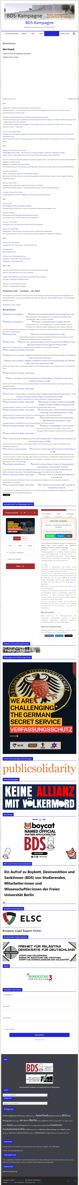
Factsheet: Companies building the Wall (15, 279)
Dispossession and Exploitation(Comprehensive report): (20, 215)
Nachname (7, 1018)
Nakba (58, 1129)
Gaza (10, 1125)
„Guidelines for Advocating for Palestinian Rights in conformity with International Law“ (48, 120)
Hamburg (20, 1125)
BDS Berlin (24, 1120)
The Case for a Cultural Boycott (64, 449)
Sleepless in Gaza (60, 426)
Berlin (33, 1120)
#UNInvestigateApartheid (12, 1116)
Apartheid (42, 1115)
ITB (26, 1129)
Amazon (33, 1116)
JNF (28, 1129)
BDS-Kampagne (39, 22)
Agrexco (23, 1116)
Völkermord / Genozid (57, 1133)
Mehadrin (42, 1129)
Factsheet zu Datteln (55, 322)
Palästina (63, 1129)
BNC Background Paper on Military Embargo (17, 206)
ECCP (48, 1121)
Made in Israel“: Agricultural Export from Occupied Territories (23, 185)
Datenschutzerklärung (10, 1171)
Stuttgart (48, 1133)
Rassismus (5, 1133)
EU (51, 1121)
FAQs (41, 33)
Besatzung (39, 1121)
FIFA (60, 1121)
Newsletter (65, 33)
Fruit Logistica (65, 1121)
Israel (48, 1125)
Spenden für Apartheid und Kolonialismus (16, 164)
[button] (27, 33)
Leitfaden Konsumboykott (57, 314)
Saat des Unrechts (8, 110)
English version (8, 155)
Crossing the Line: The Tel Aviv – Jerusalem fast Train (20, 245)
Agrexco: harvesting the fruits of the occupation (18, 272)
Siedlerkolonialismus (23, 1133)
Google (15, 1125)
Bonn (45, 1120)
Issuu (14, 99)
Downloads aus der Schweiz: (12, 305)
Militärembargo (51, 1129)
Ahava (28, 1116)
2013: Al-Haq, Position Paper (12, 132)
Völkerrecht (66, 1133)
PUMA (68, 1129)
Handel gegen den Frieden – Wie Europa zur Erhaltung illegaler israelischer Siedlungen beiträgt (34, 153)
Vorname (6, 1006)
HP (26, 1125)
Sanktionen (12, 1133)
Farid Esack (56, 1121)
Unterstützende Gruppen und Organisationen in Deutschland (39, 1087)
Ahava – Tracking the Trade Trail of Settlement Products (21, 174)
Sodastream (40, 1133)
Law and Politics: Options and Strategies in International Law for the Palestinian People (31, 124)
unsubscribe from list (39, 1039)
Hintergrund (50, 33)
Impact (43, 1125)
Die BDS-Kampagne (11, 33)
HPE (28, 1125)
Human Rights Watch (35, 1125)
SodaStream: (7, 231)
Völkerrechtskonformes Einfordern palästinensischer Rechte (28, 117)
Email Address (8, 995)
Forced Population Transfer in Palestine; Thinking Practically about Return (26, 195)
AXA (60, 1116)
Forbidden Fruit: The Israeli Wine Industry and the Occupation (23, 224)
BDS (33, 33)
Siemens (32, 1133)
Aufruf (23, 33)
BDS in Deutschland (9, 252)
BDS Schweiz (59, 298)
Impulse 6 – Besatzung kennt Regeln (14, 286)
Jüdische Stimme (34, 1129)
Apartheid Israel (54, 1116)
